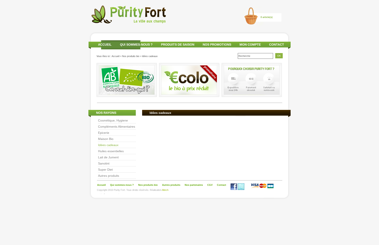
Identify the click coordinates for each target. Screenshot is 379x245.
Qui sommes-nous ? (122, 185)
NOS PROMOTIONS (217, 44)
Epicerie (103, 132)
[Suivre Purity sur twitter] (241, 189)
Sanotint (103, 163)
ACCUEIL (105, 44)
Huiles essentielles (111, 151)
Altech (165, 190)
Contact (221, 185)
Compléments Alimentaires (116, 126)
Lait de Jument (108, 157)
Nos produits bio (130, 56)
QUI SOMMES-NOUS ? (136, 44)
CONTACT (276, 44)
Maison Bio (105, 139)
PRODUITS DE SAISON (177, 44)
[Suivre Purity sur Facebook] (234, 189)
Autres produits (108, 175)
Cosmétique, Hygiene (113, 120)
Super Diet (105, 169)
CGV (210, 185)
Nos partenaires (194, 185)
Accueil (115, 56)
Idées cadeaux (108, 145)
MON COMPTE (250, 44)
